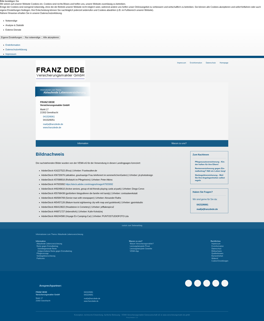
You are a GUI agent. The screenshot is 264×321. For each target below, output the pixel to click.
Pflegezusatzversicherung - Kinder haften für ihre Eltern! (210, 163)
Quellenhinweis (217, 253)
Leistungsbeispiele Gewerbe (141, 249)
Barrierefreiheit (217, 256)
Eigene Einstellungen (11, 37)
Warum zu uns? (179, 143)
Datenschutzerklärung (16, 49)
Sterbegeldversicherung (46, 256)
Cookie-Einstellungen (219, 261)
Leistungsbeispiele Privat (140, 246)
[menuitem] (83, 143)
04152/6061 (202, 204)
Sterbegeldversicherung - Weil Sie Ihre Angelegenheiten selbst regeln (210, 177)
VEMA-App (134, 251)
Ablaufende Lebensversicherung (49, 244)
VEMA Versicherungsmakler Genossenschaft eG (141, 315)
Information (82, 143)
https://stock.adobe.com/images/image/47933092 (89, 184)
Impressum (11, 54)
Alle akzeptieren (51, 37)
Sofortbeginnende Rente (47, 249)
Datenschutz (211, 63)
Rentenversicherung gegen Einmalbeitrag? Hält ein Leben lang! (210, 169)
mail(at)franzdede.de (207, 209)
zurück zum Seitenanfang (132, 225)
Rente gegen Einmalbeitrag (47, 246)
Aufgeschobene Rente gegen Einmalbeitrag (55, 251)
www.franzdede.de (91, 301)
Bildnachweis (216, 251)
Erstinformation (13, 45)
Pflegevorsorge (43, 253)
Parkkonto (41, 258)
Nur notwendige (32, 37)
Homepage (224, 63)
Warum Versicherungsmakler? (142, 244)
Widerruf (214, 258)
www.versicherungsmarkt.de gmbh (176, 315)
